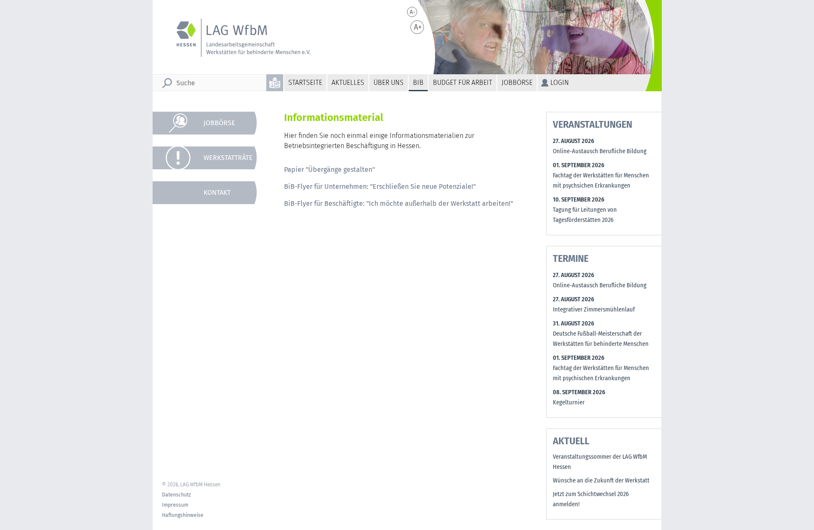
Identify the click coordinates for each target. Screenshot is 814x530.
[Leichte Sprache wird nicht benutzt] (275, 82)
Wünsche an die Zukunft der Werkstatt (601, 480)
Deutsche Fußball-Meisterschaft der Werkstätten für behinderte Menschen (601, 339)
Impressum (175, 505)
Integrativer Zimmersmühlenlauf (594, 309)
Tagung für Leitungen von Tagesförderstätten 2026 (585, 215)
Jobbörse (517, 83)
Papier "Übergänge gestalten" (329, 169)
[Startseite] (237, 38)
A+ (418, 27)
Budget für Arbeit (462, 83)
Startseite (305, 83)
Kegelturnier (569, 402)
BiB (418, 83)
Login (559, 83)
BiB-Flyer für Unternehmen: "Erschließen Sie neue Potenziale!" (380, 186)
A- (412, 12)
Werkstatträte (228, 158)
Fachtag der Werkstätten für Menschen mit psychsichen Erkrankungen (601, 180)
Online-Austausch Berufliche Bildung (600, 151)
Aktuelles (348, 83)
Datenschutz (176, 494)
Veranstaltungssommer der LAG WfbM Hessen (600, 462)
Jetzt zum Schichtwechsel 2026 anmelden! (591, 499)
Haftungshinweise (183, 515)
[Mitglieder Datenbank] (209, 295)
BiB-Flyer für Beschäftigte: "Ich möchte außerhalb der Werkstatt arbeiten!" (398, 203)
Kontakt (217, 192)
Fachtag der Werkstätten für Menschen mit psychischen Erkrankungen (601, 373)
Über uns (389, 83)
